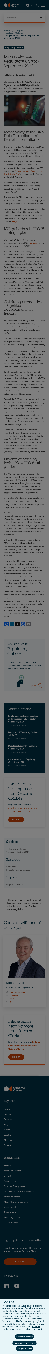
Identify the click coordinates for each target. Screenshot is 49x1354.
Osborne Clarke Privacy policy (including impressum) (22, 1327)
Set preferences (24, 1348)
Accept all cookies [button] (24, 1336)
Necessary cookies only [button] (24, 1343)
